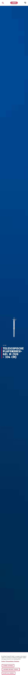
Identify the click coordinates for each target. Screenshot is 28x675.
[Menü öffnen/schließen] (25, 3)
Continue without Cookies (10, 669)
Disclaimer (16, 661)
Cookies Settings (8, 665)
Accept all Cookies (8, 673)
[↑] (11, 341)
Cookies (3, 661)
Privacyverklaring (10, 661)
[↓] (16, 341)
